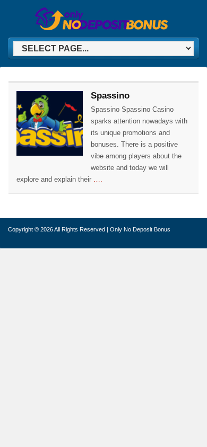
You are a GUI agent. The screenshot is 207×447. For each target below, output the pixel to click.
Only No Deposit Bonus (140, 229)
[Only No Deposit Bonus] (101, 28)
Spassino (110, 96)
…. (97, 179)
